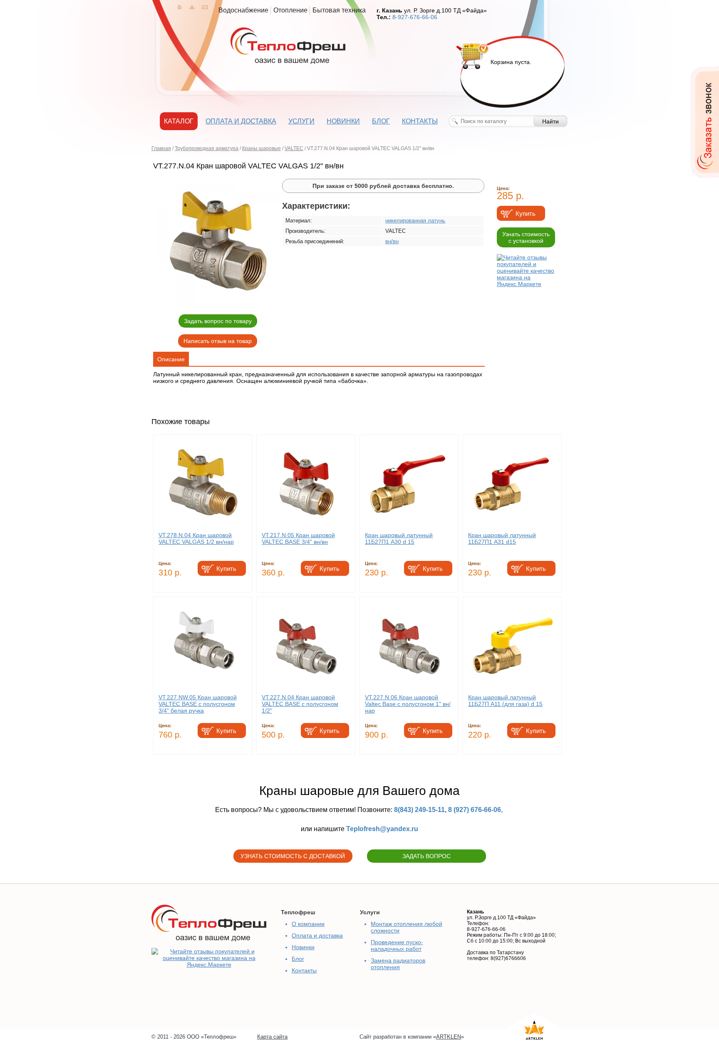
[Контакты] (205, 7)
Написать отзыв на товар (217, 341)
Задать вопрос (426, 856)
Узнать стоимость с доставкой (292, 856)
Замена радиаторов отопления (398, 963)
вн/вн (392, 241)
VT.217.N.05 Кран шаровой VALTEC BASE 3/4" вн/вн (298, 538)
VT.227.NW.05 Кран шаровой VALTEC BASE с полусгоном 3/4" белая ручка (198, 704)
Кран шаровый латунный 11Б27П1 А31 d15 (502, 538)
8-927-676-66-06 (414, 17)
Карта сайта (272, 1037)
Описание (171, 359)
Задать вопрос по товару (218, 321)
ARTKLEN (448, 1037)
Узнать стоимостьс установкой (526, 237)
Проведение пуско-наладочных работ (397, 945)
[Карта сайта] (192, 7)
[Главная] (179, 7)
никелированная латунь (415, 220)
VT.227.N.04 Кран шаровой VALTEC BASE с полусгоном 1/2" (300, 704)
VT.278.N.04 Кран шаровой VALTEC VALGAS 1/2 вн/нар (196, 538)
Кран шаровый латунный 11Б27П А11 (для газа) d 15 (505, 700)
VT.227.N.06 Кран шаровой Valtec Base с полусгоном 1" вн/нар (408, 704)
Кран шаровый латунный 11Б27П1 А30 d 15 (399, 538)
